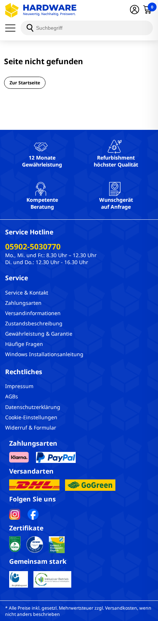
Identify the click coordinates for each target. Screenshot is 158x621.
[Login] (134, 10)
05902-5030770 (33, 246)
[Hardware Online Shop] (40, 10)
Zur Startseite (25, 83)
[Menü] (13, 28)
